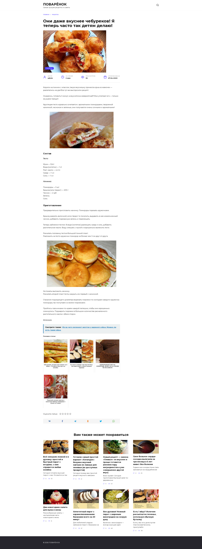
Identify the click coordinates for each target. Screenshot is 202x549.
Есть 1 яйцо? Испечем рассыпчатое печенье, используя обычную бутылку (144, 516)
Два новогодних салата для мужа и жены (55, 508)
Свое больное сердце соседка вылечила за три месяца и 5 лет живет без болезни (144, 460)
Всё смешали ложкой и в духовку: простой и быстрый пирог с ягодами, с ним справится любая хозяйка (56, 463)
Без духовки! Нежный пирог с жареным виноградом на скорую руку (115, 516)
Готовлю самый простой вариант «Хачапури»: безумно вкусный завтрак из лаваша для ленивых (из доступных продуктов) (85, 463)
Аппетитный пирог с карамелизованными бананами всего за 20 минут (84, 516)
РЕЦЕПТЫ (49, 68)
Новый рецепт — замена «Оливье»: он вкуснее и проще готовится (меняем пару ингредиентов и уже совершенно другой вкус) (115, 465)
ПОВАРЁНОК (55, 4)
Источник (47, 320)
